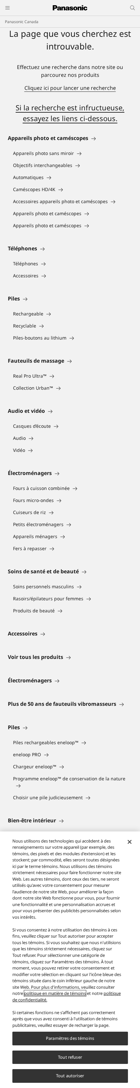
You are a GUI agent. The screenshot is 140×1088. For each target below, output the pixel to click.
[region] (70, 959)
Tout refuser (70, 1057)
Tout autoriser (70, 1076)
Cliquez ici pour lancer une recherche (70, 87)
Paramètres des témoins (70, 1038)
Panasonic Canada (21, 21)
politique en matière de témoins (55, 993)
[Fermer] (129, 842)
